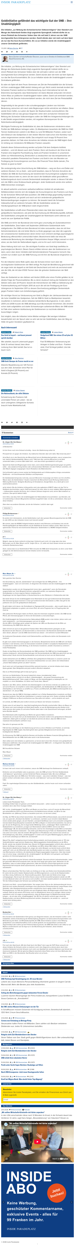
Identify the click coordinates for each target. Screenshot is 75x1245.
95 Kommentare (21, 1077)
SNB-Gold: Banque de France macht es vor (17, 361)
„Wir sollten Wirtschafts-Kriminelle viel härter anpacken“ (23, 1112)
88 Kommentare (21, 1069)
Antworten (7, 508)
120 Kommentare (20, 1032)
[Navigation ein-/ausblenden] (72, 2)
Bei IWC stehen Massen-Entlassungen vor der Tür (20, 1007)
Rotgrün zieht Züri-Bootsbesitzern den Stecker (18, 1034)
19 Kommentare (16, 1110)
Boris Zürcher (13, 48)
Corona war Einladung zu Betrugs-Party (16, 1021)
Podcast (27, 1110)
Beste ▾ (70, 432)
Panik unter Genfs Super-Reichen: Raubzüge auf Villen (22, 1065)
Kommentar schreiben (10, 438)
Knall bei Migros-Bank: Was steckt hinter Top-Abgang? (21, 1079)
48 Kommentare (20, 976)
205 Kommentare (21, 1055)
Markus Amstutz (8, 764)
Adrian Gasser (20, 390)
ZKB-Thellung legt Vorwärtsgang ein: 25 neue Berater (21, 979)
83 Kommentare (20, 1004)
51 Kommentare (20, 1018)
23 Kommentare (20, 990)
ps (11, 1032)
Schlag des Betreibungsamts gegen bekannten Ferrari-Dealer (24, 993)
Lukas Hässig (58, 332)
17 (21, 48)
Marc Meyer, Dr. (8, 574)
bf (11, 1018)
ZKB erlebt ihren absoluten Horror (14, 1058)
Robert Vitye (18, 332)
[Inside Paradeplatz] (15, 2)
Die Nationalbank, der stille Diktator (15, 393)
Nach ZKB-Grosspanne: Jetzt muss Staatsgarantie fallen (22, 1072)
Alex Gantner (19, 358)
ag (12, 1069)
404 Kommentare (21, 1062)
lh (11, 976)
